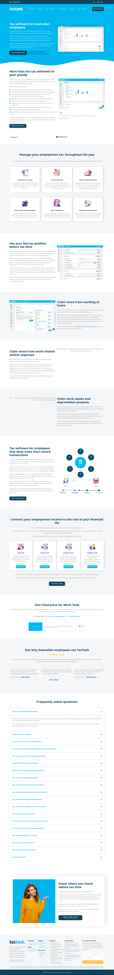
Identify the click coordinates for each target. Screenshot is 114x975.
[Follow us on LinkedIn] (17, 2)
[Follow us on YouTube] (15, 2)
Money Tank (44, 553)
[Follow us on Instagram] (12, 2)
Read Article (68, 947)
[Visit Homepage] (17, 942)
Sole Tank (20, 553)
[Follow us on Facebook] (10, 2)
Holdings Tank (92, 553)
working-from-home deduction (85, 326)
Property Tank (68, 553)
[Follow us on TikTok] (19, 2)
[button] (94, 2)
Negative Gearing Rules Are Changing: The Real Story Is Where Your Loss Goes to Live (72, 945)
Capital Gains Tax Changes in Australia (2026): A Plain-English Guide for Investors (72, 957)
